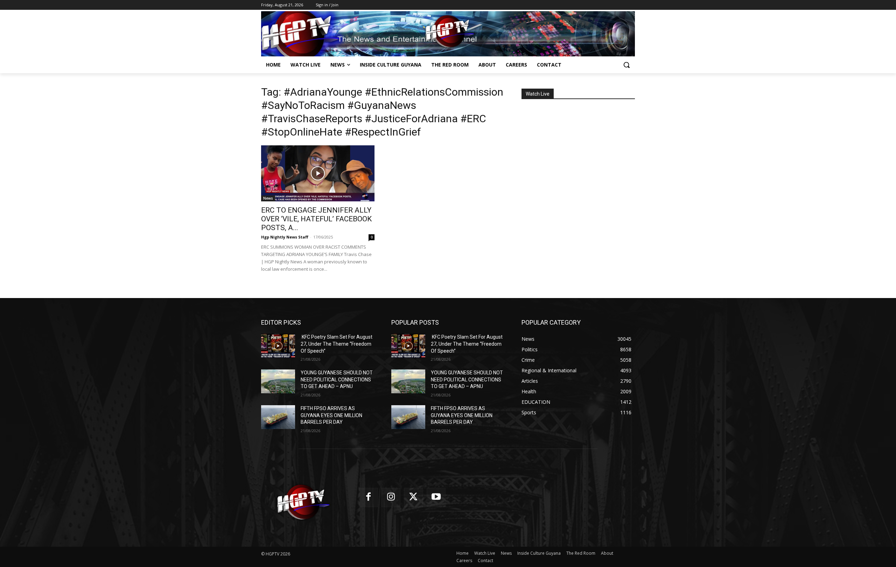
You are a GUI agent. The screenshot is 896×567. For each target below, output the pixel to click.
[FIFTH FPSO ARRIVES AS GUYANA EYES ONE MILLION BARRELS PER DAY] (278, 417)
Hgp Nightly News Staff (284, 237)
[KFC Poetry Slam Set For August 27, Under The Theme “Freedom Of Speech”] (278, 346)
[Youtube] (436, 497)
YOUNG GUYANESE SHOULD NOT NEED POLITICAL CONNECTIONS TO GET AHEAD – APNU (337, 379)
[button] (626, 64)
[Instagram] (391, 497)
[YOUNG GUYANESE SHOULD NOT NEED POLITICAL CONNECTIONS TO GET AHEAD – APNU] (278, 381)
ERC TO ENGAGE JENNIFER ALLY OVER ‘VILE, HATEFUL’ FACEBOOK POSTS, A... (316, 219)
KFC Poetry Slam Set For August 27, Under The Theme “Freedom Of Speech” (336, 343)
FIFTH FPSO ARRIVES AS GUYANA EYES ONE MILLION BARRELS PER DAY (331, 415)
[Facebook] (368, 497)
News (268, 198)
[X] (413, 497)
